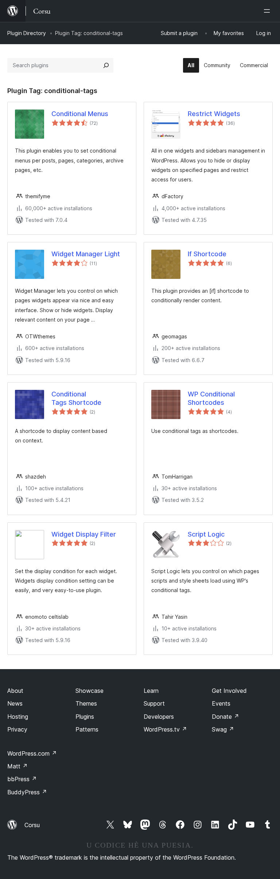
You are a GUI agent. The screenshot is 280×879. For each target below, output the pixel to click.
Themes (86, 703)
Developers (159, 716)
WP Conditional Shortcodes (211, 398)
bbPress (22, 779)
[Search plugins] (106, 65)
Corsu (32, 825)
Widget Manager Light (85, 254)
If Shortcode (207, 254)
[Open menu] (268, 11)
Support (154, 703)
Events (221, 703)
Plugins (84, 716)
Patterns (86, 729)
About (15, 690)
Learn (151, 690)
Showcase (89, 690)
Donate (225, 716)
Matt (17, 766)
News (15, 703)
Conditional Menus (79, 114)
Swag (223, 729)
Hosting (17, 716)
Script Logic (206, 534)
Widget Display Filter (83, 534)
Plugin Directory (26, 33)
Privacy (17, 729)
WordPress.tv (165, 729)
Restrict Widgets (214, 114)
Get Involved (229, 690)
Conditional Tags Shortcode (76, 398)
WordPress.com (32, 753)
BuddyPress (27, 792)
